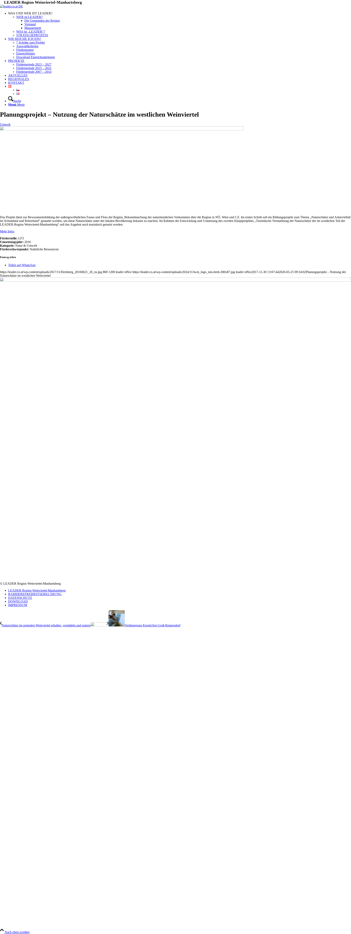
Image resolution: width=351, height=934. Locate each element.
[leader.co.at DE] (11, 6)
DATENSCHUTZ (20, 597)
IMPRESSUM (17, 605)
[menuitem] (179, 24)
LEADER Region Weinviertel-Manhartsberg (37, 590)
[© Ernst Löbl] (122, 129)
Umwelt (5, 124)
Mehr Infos (7, 231)
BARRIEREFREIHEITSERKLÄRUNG (35, 594)
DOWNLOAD (18, 601)
